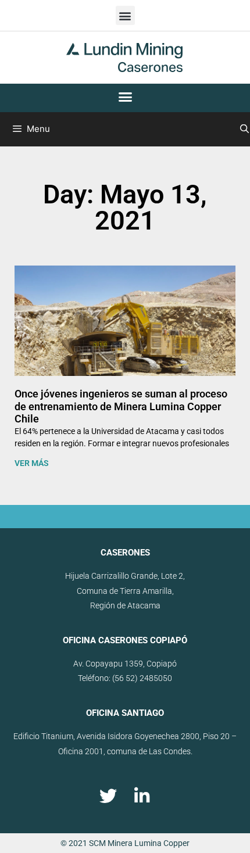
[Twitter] (108, 796)
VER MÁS (32, 463)
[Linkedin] (142, 796)
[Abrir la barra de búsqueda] (244, 129)
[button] (125, 15)
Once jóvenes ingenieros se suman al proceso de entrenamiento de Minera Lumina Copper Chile (121, 406)
